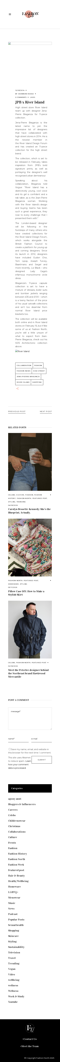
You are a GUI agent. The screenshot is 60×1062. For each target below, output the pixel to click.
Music (11, 903)
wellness (13, 985)
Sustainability (16, 947)
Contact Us (30, 1039)
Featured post (39, 498)
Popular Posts (16, 919)
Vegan (11, 969)
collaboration (24, 365)
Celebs (11, 495)
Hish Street (39, 371)
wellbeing (13, 980)
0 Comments (21, 97)
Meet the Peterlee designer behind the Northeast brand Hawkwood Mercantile (28, 673)
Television (14, 952)
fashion (38, 365)
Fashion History (17, 853)
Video (11, 974)
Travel (12, 958)
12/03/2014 (19, 90)
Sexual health (16, 925)
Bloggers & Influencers (22, 804)
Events (12, 842)
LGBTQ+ (13, 892)
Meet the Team (30, 1046)
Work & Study (16, 996)
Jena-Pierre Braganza (28, 377)
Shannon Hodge (26, 94)
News (11, 908)
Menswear (14, 897)
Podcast (12, 914)
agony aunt (14, 798)
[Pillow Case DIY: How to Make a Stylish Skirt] (30, 547)
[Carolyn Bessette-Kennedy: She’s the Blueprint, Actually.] (30, 462)
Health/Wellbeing (18, 881)
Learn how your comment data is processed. (19, 764)
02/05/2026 (13, 666)
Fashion (29, 495)
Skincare (13, 936)
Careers (12, 809)
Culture (20, 495)
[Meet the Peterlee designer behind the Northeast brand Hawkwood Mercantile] (30, 629)
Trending (21, 502)
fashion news (23, 371)
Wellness (13, 991)
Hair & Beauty (16, 875)
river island (23, 382)
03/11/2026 (12, 587)
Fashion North (24, 498)
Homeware (13, 584)
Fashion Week (16, 864)
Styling (11, 502)
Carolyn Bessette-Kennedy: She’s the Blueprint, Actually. (29, 511)
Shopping (37, 382)
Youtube (13, 1001)
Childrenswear (16, 820)
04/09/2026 (13, 505)
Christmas (14, 826)
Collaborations (16, 831)
